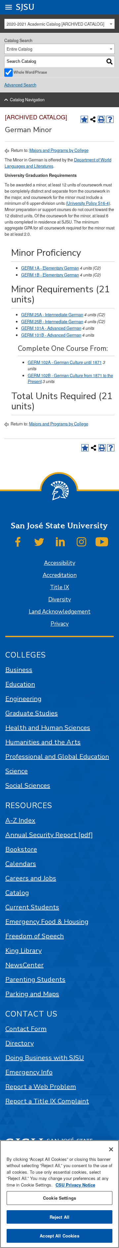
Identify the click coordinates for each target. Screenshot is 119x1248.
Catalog (17, 892)
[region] (59, 1194)
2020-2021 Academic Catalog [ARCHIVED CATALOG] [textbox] (55, 24)
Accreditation (60, 575)
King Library (23, 950)
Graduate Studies (31, 713)
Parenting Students (35, 979)
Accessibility (59, 563)
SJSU (25, 7)
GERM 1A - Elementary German (50, 268)
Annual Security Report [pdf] (49, 834)
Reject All (59, 1217)
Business (18, 669)
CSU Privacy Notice (75, 1185)
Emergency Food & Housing (47, 921)
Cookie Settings (59, 1198)
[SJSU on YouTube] (102, 542)
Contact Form (26, 1028)
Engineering (23, 698)
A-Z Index (20, 820)
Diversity (59, 599)
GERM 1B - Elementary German (50, 275)
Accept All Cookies (59, 1236)
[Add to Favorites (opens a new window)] (84, 119)
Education (20, 684)
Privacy (60, 624)
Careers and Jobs (30, 878)
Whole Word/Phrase (30, 72)
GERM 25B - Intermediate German (52, 321)
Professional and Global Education (57, 756)
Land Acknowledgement (60, 611)
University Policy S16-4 (88, 203)
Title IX (59, 587)
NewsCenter (24, 965)
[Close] (111, 1149)
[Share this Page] (93, 119)
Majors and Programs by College (59, 150)
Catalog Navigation (27, 100)
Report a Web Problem (40, 1086)
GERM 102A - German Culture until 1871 (65, 362)
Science (16, 771)
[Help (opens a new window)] (110, 119)
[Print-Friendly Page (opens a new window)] (101, 119)
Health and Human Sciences (47, 727)
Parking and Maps (32, 994)
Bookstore (21, 849)
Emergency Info (29, 1072)
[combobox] (59, 24)
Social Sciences (27, 785)
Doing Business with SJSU (44, 1057)
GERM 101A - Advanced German (51, 328)
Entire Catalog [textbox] (19, 49)
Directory (19, 1043)
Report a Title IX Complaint (47, 1101)
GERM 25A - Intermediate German (52, 315)
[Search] (109, 61)
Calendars (20, 863)
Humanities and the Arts (43, 742)
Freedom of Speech (34, 936)
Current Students (32, 907)
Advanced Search (20, 85)
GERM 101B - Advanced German (51, 335)
